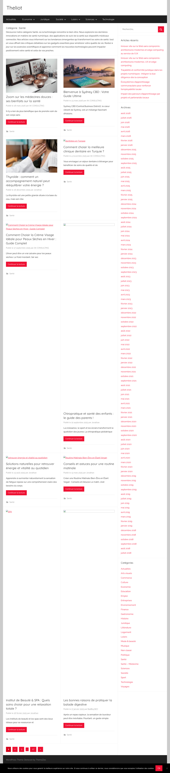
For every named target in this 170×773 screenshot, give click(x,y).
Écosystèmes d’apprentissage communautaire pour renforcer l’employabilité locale (136, 86)
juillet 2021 (126, 389)
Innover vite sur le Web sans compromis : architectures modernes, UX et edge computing (140, 62)
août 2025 (125, 167)
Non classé (126, 650)
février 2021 (126, 412)
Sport (123, 677)
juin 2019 (125, 503)
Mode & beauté (128, 641)
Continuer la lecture (16, 122)
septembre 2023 (129, 272)
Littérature (126, 627)
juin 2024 (125, 231)
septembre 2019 (129, 489)
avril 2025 (125, 186)
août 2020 (125, 439)
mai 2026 (125, 127)
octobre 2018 (127, 539)
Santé (11, 131)
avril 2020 (125, 457)
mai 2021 (125, 399)
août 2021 (125, 385)
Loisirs (74, 19)
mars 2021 (126, 408)
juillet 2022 (126, 335)
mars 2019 (126, 516)
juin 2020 (125, 448)
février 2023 (126, 303)
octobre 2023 (127, 267)
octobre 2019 (127, 485)
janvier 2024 (126, 253)
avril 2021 (125, 403)
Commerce (126, 578)
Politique (125, 655)
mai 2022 (125, 344)
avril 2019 (125, 512)
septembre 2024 (129, 217)
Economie (27, 19)
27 (33, 749)
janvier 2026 (127, 145)
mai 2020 (125, 453)
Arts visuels (126, 573)
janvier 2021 (126, 417)
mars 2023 (126, 299)
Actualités (11, 19)
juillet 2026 (126, 118)
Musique (125, 646)
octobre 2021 (127, 376)
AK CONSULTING (36, 106)
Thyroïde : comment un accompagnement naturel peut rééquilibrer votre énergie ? (28, 181)
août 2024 (125, 222)
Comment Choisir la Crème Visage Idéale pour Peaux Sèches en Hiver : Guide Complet (31, 239)
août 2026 (125, 113)
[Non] (167, 768)
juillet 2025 (126, 172)
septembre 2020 (129, 435)
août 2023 (125, 276)
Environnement (128, 605)
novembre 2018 (128, 535)
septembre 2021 (128, 380)
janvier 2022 (126, 362)
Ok (159, 768)
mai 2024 (125, 235)
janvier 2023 (126, 308)
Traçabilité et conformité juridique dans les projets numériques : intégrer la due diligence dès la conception (141, 74)
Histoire (124, 618)
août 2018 (125, 548)
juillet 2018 (126, 553)
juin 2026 (125, 122)
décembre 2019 (128, 476)
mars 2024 (126, 244)
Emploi (124, 596)
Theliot (14, 8)
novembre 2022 (128, 317)
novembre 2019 (128, 480)
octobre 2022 (127, 321)
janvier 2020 (127, 471)
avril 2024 (125, 240)
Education (126, 591)
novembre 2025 (128, 154)
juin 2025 (125, 176)
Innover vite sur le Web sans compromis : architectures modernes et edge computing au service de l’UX (142, 50)
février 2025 (126, 195)
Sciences (90, 19)
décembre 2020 (128, 421)
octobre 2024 (127, 213)
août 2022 (125, 331)
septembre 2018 (129, 544)
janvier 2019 (126, 525)
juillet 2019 (126, 498)
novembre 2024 (128, 208)
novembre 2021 (128, 371)
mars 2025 (126, 190)
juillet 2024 (126, 226)
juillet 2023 (126, 281)
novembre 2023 (128, 263)
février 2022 (126, 358)
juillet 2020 (126, 444)
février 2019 (126, 521)
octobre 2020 (127, 430)
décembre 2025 (128, 149)
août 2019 (125, 494)
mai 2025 (125, 181)
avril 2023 (125, 294)
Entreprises (126, 600)
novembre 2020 (128, 426)
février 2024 (126, 249)
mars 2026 (126, 136)
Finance (125, 609)
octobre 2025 (127, 158)
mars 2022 (126, 353)
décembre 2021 (128, 367)
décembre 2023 (128, 258)
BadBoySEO (93, 709)
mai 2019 (125, 507)
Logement (126, 632)
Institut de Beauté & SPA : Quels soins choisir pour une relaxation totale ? (28, 704)
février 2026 (126, 140)
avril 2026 (125, 131)
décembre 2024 (128, 204)
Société (59, 19)
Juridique (45, 19)
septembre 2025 (129, 163)
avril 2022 (125, 349)
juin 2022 (125, 340)
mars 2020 (126, 462)
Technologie (108, 19)
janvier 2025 (126, 199)
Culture (124, 582)
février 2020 (126, 467)
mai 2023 (125, 290)
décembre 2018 (128, 530)
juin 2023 (125, 285)
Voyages (125, 686)
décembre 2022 (128, 312)
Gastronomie (127, 614)
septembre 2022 (129, 326)
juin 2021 (125, 394)
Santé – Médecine (130, 664)
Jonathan (38, 190)
